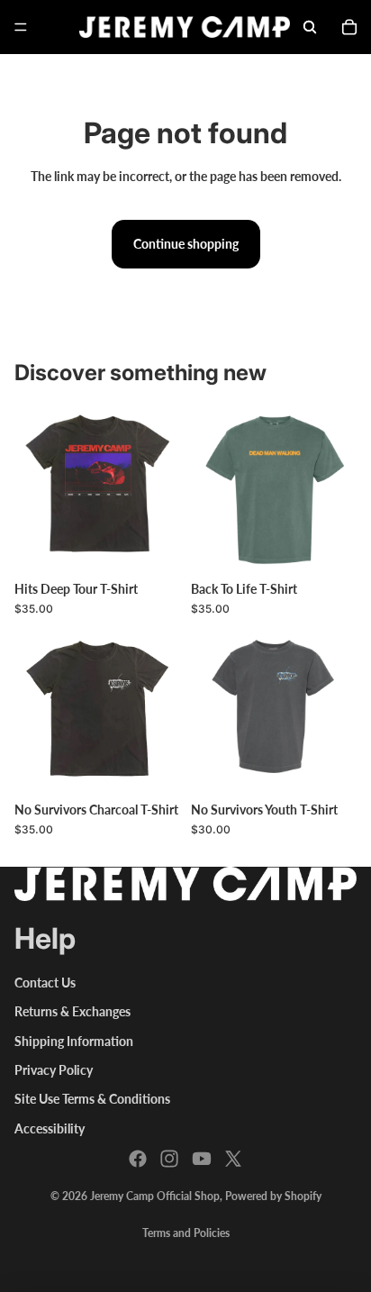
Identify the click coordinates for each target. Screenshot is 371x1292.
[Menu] (20, 27)
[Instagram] (169, 1158)
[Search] (310, 27)
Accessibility (49, 1128)
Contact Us (45, 982)
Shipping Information (73, 1041)
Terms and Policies (186, 1233)
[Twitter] (233, 1158)
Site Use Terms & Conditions (92, 1098)
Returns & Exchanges (72, 1011)
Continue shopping (186, 243)
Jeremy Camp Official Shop (155, 1196)
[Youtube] (202, 1158)
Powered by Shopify (273, 1196)
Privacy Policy (53, 1070)
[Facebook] (138, 1158)
